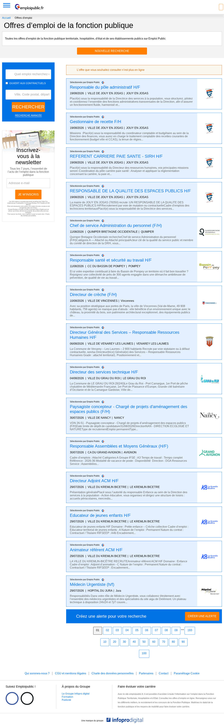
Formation (67, 696)
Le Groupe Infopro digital (75, 693)
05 (136, 630)
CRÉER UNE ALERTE (202, 616)
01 (97, 630)
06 (146, 630)
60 (153, 641)
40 (134, 641)
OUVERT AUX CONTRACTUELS (27, 83)
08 (166, 630)
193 (189, 630)
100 (144, 653)
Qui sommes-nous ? (37, 673)
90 (183, 641)
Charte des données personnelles (35, 214)
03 (117, 630)
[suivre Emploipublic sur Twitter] (27, 698)
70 (163, 641)
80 (173, 641)
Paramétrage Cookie (187, 673)
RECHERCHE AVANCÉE (28, 115)
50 (144, 641)
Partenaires (146, 673)
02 (107, 630)
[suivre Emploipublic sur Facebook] (12, 698)
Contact (163, 673)
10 (104, 641)
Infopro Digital (39, 209)
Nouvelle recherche (112, 50)
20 (114, 641)
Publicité (66, 699)
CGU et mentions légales (70, 673)
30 (124, 641)
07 (156, 630)
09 (176, 630)
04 (127, 630)
